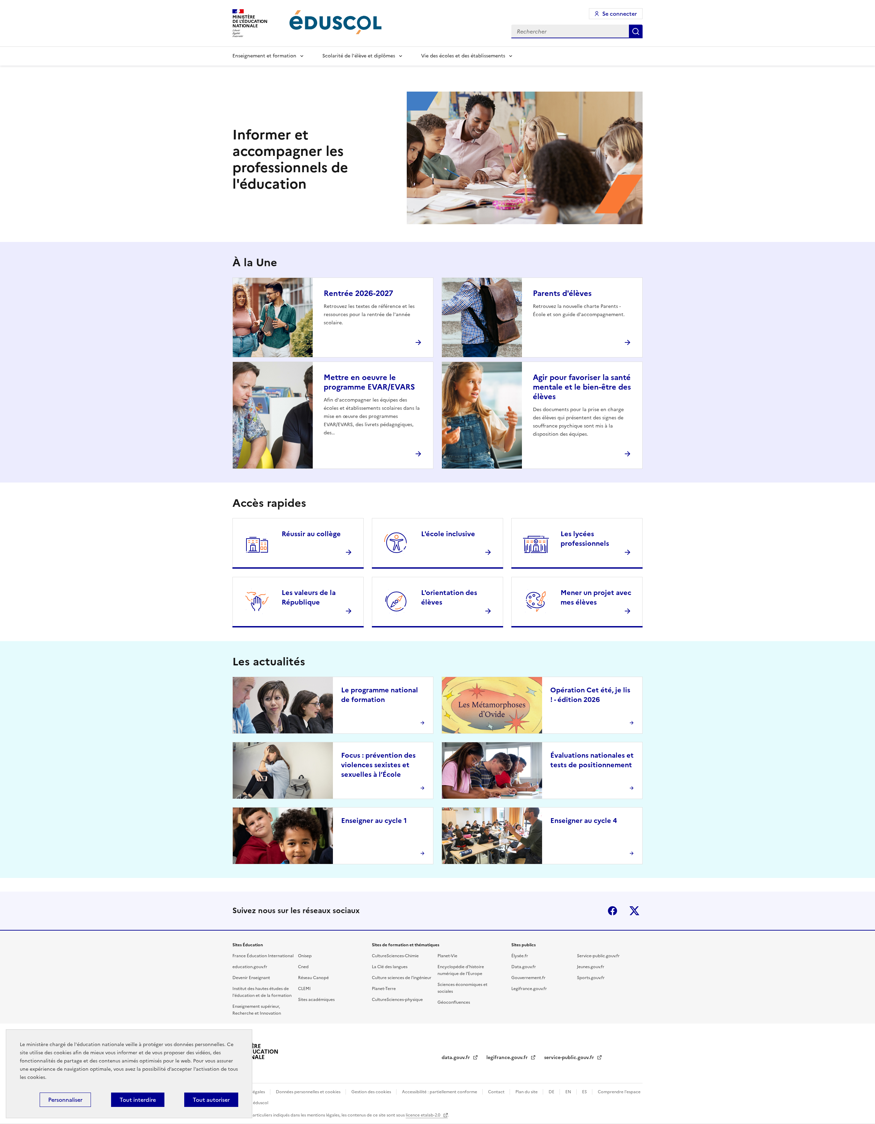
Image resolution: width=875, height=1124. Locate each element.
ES (585, 1092)
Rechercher (636, 31)
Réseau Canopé (313, 978)
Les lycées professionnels (585, 539)
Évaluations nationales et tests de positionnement (592, 760)
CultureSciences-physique (397, 1000)
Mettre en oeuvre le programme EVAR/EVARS (369, 382)
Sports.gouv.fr (591, 978)
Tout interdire (138, 1100)
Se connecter (619, 14)
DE (552, 1092)
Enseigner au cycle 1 (374, 820)
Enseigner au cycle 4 (583, 820)
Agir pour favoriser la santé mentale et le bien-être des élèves (582, 387)
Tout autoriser (211, 1100)
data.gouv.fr (456, 1057)
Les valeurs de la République (309, 597)
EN (568, 1092)
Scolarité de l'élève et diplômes (358, 55)
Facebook (612, 911)
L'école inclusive (448, 534)
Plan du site (527, 1092)
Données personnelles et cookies (308, 1092)
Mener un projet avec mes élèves (596, 597)
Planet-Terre (384, 989)
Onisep (305, 956)
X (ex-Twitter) (634, 911)
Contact (497, 1092)
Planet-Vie (447, 956)
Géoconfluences (454, 1002)
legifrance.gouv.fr (507, 1057)
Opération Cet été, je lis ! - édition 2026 (590, 695)
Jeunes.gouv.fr (590, 967)
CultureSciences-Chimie (395, 956)
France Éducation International (263, 956)
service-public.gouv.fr (569, 1057)
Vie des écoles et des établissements (463, 55)
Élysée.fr (519, 956)
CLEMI (304, 989)
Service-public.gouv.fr (598, 956)
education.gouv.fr (249, 967)
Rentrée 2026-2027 (358, 293)
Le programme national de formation (379, 695)
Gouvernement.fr (528, 978)
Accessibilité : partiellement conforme (440, 1092)
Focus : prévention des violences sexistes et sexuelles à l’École (378, 765)
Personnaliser (65, 1100)
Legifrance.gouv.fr (529, 989)
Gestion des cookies (371, 1092)
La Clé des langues (389, 967)
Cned (303, 967)
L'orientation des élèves (449, 597)
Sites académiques (316, 1000)
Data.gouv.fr (523, 967)
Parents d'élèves (562, 293)
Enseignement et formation (264, 55)
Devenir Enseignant (251, 978)
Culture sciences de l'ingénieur (401, 978)
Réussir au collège (311, 534)
